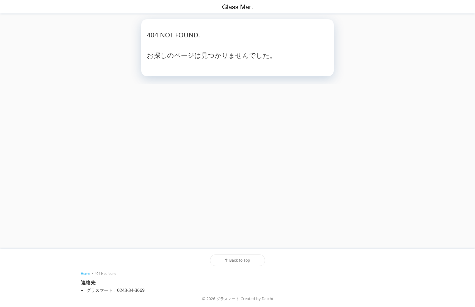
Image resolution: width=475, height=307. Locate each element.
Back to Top (239, 260)
